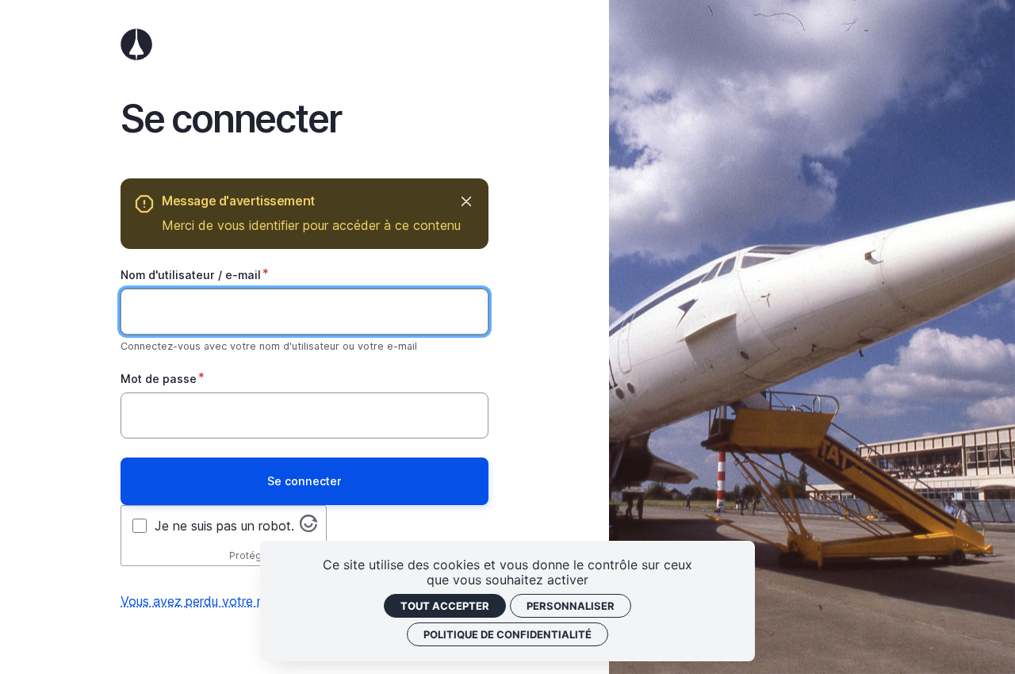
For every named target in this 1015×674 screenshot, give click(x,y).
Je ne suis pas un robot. (224, 526)
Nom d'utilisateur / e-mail (191, 274)
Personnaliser (571, 605)
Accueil (304, 44)
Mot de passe (159, 378)
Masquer (465, 201)
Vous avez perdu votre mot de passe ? (234, 601)
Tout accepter (444, 605)
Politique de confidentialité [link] (507, 634)
